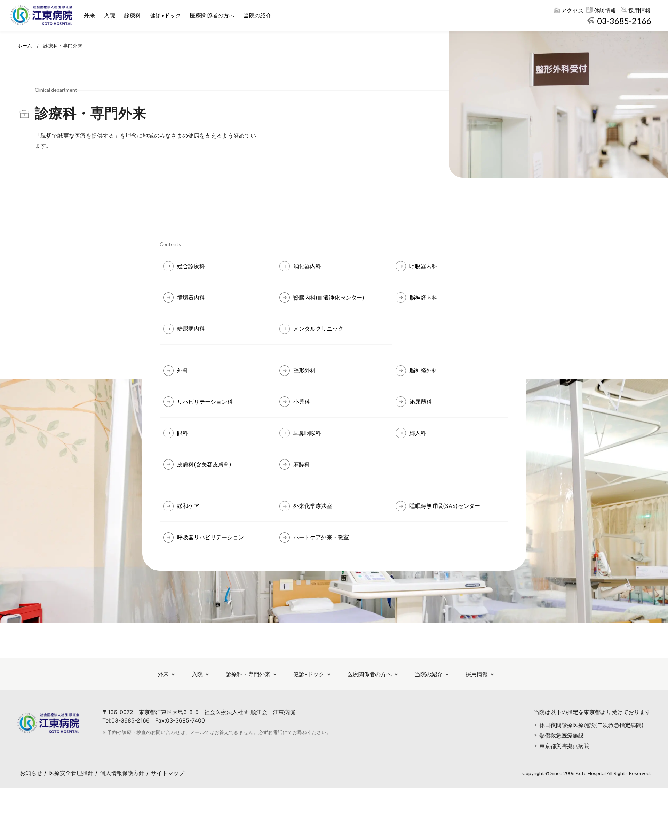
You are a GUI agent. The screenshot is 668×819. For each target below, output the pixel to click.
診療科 (132, 15)
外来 (89, 15)
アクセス (572, 10)
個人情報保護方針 (122, 773)
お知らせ (31, 773)
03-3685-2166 (624, 21)
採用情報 (639, 10)
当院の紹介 (257, 15)
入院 (109, 15)
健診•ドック (165, 15)
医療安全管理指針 (71, 773)
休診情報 (605, 10)
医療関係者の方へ (212, 15)
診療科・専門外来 (248, 674)
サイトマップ (167, 773)
